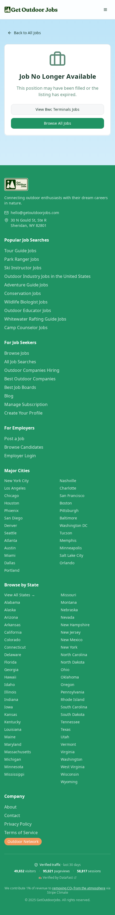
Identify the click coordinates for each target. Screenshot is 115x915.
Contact (12, 815)
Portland (12, 570)
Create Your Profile (23, 413)
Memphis (68, 540)
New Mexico (71, 639)
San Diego (13, 517)
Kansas (10, 714)
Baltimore (68, 517)
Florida (10, 662)
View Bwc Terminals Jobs (57, 109)
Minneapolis (71, 547)
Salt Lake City (71, 555)
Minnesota (13, 766)
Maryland (12, 744)
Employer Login (20, 456)
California (13, 632)
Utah (65, 736)
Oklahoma (70, 677)
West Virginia (73, 766)
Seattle (10, 532)
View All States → (19, 594)
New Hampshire (75, 624)
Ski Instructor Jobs (22, 268)
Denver (10, 525)
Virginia (68, 751)
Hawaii (10, 677)
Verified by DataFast (58, 877)
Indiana (11, 699)
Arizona (11, 617)
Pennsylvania (72, 692)
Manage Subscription (26, 404)
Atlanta (10, 540)
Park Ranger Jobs (21, 259)
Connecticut (15, 647)
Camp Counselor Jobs (26, 327)
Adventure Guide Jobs (26, 285)
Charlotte (68, 488)
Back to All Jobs (27, 32)
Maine (10, 736)
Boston (66, 503)
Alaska (10, 609)
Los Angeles (15, 488)
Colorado (12, 639)
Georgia (11, 669)
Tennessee (70, 721)
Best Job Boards (20, 387)
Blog (8, 396)
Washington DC (73, 525)
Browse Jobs (16, 353)
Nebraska (69, 609)
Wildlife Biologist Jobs (26, 302)
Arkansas (12, 624)
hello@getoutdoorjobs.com (35, 212)
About (10, 807)
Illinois (10, 692)
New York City (16, 480)
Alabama (12, 602)
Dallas (9, 562)
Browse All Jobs (57, 123)
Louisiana (12, 729)
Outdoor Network (23, 841)
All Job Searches (20, 362)
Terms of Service (21, 832)
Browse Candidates (23, 447)
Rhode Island (73, 699)
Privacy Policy (18, 824)
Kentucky (12, 721)
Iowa (8, 706)
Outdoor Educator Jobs (27, 310)
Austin (10, 547)
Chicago (11, 495)
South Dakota (73, 714)
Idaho (9, 684)
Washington (71, 759)
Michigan (12, 759)
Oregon (67, 684)
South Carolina (74, 706)
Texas (66, 729)
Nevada (67, 617)
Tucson (66, 532)
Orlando (67, 562)
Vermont (68, 744)
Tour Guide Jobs (20, 251)
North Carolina (74, 654)
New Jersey (70, 632)
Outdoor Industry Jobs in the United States (47, 276)
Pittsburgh (69, 510)
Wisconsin (70, 774)
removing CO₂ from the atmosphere (78, 888)
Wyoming (69, 781)
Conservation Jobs (22, 293)
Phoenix (11, 510)
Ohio (65, 669)
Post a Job (14, 438)
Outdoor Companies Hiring (31, 370)
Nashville (68, 480)
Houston (11, 503)
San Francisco (72, 495)
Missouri (68, 594)
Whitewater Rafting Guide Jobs (35, 319)
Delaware (12, 654)
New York (69, 647)
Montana (69, 602)
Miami (10, 555)
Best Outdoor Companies (30, 379)
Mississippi (14, 774)
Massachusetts (17, 751)
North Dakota (73, 662)
